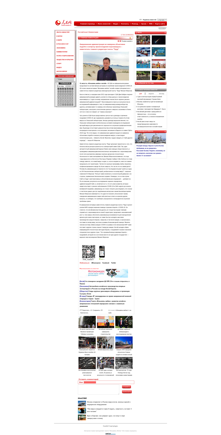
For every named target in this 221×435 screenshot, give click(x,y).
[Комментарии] (85, 301)
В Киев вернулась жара (105, 350)
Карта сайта (160, 24)
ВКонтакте (96, 263)
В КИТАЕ (59, 36)
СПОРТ (59, 63)
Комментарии (93, 32)
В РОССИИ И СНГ (63, 44)
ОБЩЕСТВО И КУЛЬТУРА (65, 59)
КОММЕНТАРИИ (62, 52)
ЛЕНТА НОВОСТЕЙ (63, 32)
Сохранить (96, 310)
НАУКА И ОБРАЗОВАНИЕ (65, 56)
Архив (143, 24)
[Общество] (84, 291)
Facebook (105, 263)
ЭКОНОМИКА (61, 48)
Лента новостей (104, 24)
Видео (115, 24)
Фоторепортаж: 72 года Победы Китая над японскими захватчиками (124, 372)
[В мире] (83, 296)
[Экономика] (84, 286)
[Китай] (82, 281)
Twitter (113, 263)
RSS (150, 24)
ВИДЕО (59, 67)
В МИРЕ (59, 40)
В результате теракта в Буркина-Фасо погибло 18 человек (87, 352)
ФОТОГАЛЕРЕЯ (62, 71)
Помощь (135, 24)
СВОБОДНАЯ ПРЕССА (145, 131)
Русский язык (82, 32)
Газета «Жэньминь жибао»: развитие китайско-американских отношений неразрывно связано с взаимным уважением (103, 303)
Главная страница (87, 24)
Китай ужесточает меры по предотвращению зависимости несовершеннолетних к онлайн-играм (149, 124)
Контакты (125, 24)
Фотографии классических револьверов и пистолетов (87, 372)
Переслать (85, 310)
